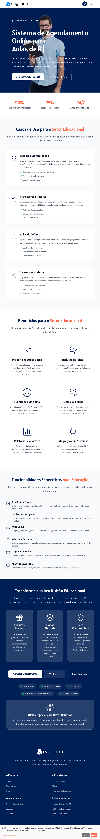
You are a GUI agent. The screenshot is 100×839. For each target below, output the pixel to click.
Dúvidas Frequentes (14, 804)
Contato (9, 813)
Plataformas (11, 786)
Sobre (8, 781)
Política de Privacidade (61, 809)
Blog (8, 791)
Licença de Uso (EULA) (61, 804)
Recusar (86, 835)
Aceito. (94, 835)
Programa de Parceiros (61, 791)
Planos (55, 786)
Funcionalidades (58, 781)
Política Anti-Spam (60, 813)
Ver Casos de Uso (58, 77)
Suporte (9, 809)
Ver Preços (54, 674)
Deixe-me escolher (9, 835)
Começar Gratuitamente (28, 76)
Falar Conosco (79, 674)
